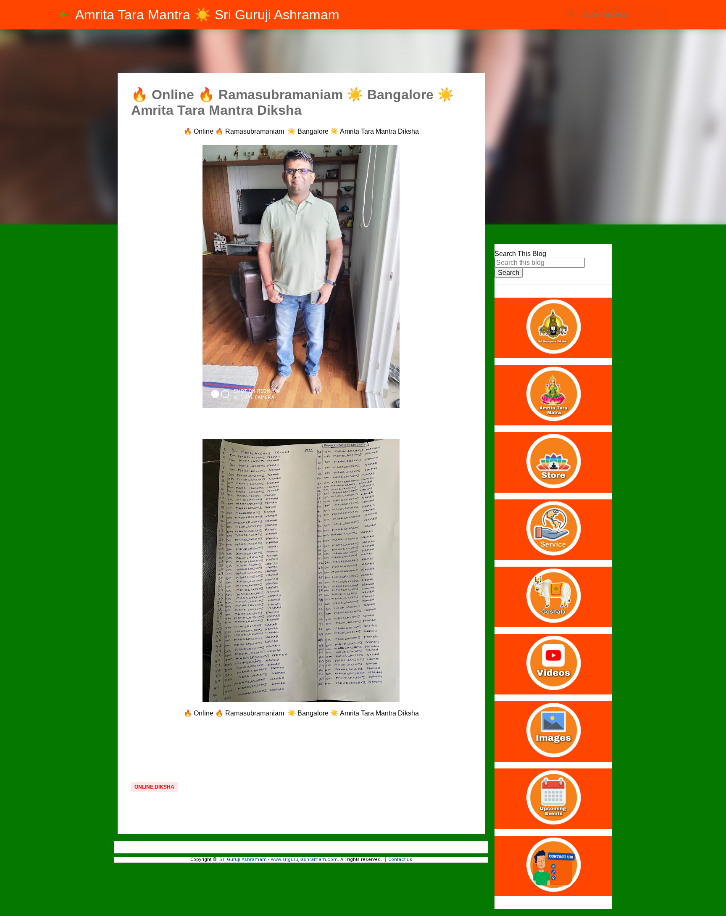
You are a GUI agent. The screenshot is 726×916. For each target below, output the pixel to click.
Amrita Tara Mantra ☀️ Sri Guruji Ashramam (207, 14)
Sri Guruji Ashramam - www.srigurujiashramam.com (278, 860)
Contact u (399, 860)
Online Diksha (154, 787)
